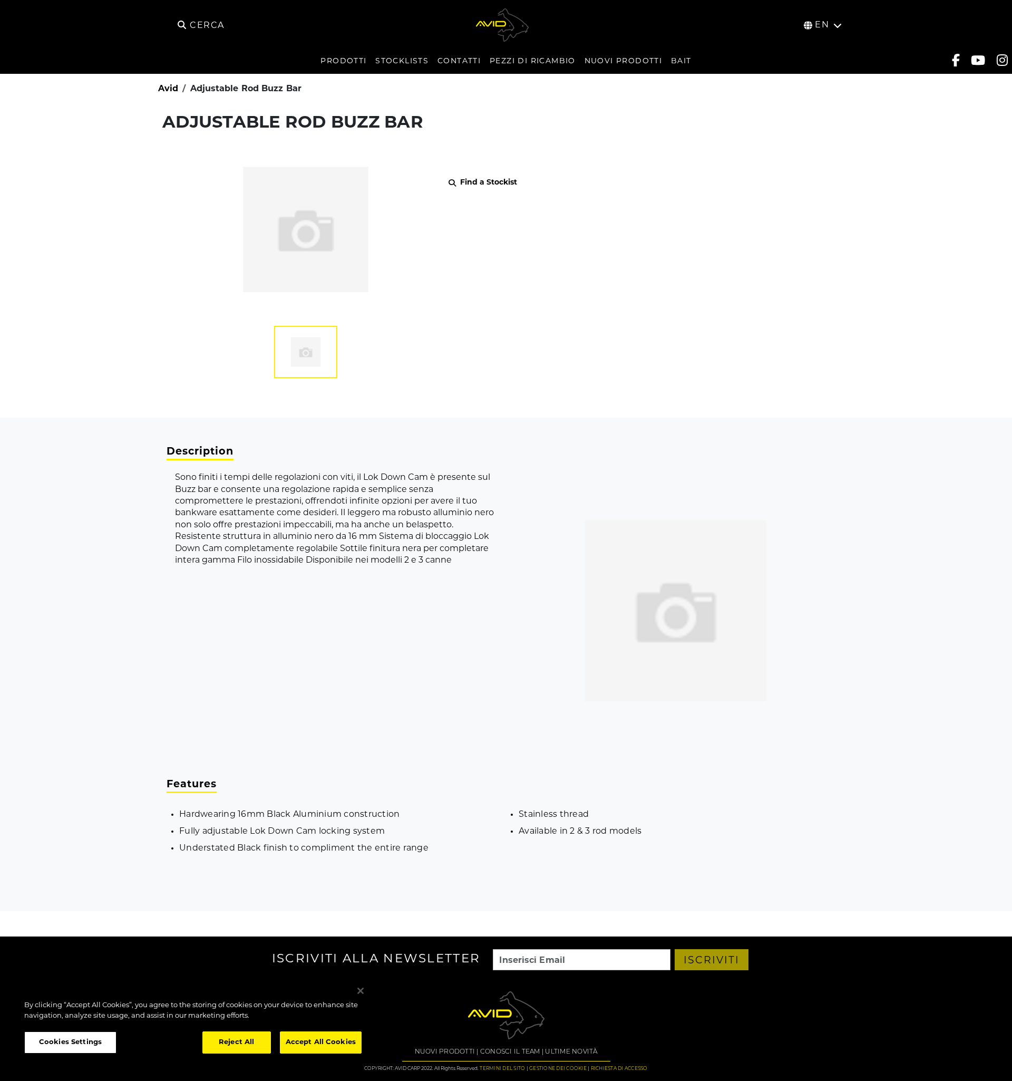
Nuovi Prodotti (445, 1052)
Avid (168, 89)
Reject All (236, 1042)
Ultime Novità (571, 1052)
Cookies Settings (70, 1042)
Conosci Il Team (510, 1052)
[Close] (360, 990)
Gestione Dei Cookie (558, 1068)
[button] (305, 352)
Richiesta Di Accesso (619, 1068)
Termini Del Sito (502, 1068)
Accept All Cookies (321, 1042)
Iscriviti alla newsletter (376, 960)
